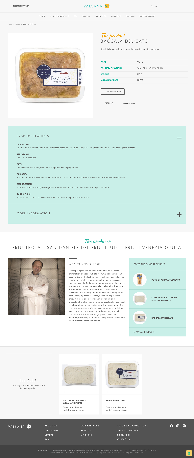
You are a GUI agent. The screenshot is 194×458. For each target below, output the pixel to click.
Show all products (144, 332)
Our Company (51, 430)
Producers (86, 430)
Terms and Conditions (127, 430)
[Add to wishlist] (93, 407)
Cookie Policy (123, 439)
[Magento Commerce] (97, 6)
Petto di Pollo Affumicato (166, 280)
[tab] (97, 132)
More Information (33, 213)
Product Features (33, 136)
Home (18, 24)
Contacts (49, 435)
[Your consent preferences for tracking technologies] (189, 453)
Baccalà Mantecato (162, 318)
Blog (47, 439)
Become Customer (20, 6)
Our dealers (86, 435)
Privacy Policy (123, 435)
